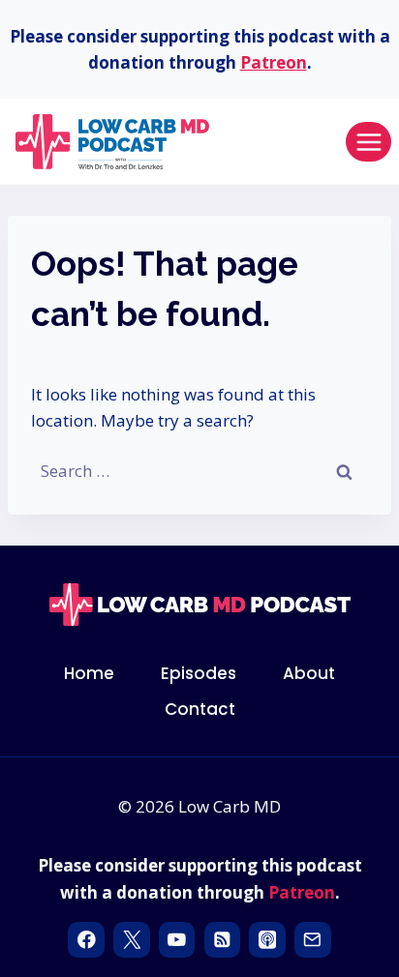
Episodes (198, 673)
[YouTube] (177, 940)
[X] (131, 940)
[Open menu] (368, 142)
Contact (200, 709)
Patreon (273, 62)
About (309, 673)
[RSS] (222, 940)
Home (89, 673)
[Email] (312, 940)
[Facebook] (86, 940)
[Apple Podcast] (267, 940)
